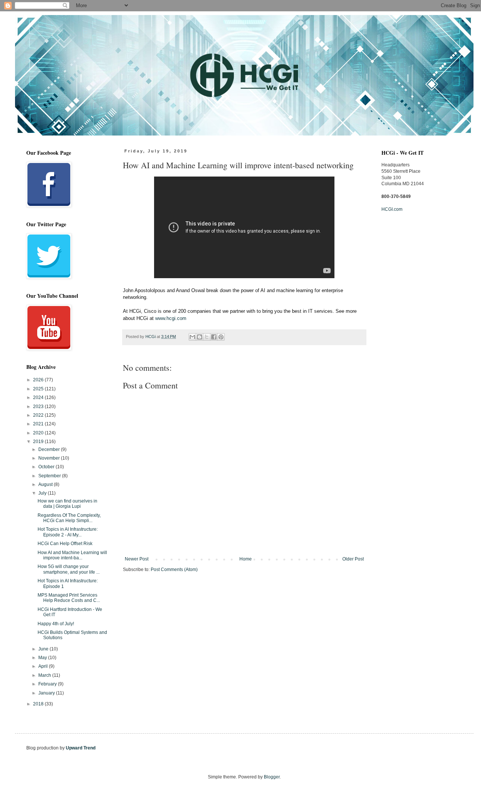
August (46, 484)
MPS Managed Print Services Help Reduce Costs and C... (69, 597)
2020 (39, 433)
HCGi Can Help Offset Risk (65, 543)
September (50, 475)
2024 (39, 397)
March (45, 675)
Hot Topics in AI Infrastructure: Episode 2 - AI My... (68, 532)
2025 (39, 388)
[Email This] (192, 337)
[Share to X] (206, 337)
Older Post (353, 559)
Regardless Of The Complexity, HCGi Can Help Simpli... (69, 518)
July (43, 493)
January (47, 693)
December (49, 449)
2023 (39, 406)
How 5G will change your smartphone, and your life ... (69, 569)
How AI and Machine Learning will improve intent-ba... (72, 555)
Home (245, 559)
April (43, 666)
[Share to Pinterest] (221, 337)
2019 (39, 441)
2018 (39, 704)
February (48, 684)
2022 (39, 415)
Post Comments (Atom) (174, 569)
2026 (39, 379)
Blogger (272, 777)
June (44, 649)
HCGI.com (391, 209)
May (43, 657)
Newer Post (136, 559)
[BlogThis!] (199, 337)
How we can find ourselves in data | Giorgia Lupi (67, 503)
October (47, 466)
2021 (39, 423)
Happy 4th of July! (56, 623)
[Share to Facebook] (214, 337)
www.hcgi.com (170, 318)
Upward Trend (80, 748)
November (49, 458)
